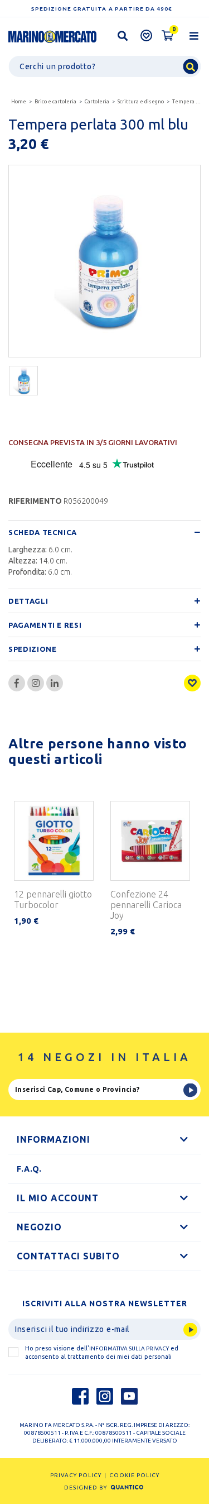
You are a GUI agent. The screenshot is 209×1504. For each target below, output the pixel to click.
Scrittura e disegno (141, 101)
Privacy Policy (75, 1475)
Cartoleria (97, 101)
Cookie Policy (134, 1475)
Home (18, 101)
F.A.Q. (29, 1168)
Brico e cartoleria (55, 101)
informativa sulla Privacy (129, 1348)
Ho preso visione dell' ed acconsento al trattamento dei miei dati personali (101, 1352)
